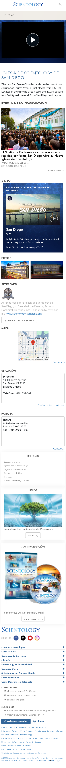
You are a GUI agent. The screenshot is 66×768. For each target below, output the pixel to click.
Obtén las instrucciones (51, 405)
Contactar (59, 448)
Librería (5, 660)
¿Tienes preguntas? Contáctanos (22, 691)
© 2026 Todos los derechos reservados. (32, 758)
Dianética (22, 727)
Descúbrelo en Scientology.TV (23, 247)
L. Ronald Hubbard (9, 727)
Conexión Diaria (9, 668)
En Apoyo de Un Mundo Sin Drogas (26, 742)
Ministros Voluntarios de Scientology (16, 734)
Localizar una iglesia (12, 461)
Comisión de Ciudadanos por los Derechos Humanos (23, 753)
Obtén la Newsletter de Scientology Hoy (25, 714)
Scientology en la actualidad (16, 664)
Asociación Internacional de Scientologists (19, 738)
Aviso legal (55, 760)
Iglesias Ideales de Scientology (16, 465)
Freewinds (8, 476)
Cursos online (8, 651)
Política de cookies (26, 760)
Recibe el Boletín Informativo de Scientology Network (31, 710)
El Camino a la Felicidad (48, 738)
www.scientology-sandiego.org (24, 313)
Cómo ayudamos (10, 677)
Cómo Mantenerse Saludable (16, 681)
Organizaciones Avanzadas (15, 469)
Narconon (5, 742)
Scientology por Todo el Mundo (18, 673)
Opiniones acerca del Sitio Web (21, 695)
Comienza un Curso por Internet (48, 731)
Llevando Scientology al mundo (16, 480)
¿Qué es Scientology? (13, 647)
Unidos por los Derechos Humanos (16, 745)
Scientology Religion (10, 731)
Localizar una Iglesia (16, 699)
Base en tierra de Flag (13, 473)
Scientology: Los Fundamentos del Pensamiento (28, 529)
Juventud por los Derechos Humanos (16, 749)
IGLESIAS (33, 456)
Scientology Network (37, 727)
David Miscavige (26, 731)
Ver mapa (59, 362)
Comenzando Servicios (13, 655)
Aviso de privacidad (9, 760)
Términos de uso (43, 760)
